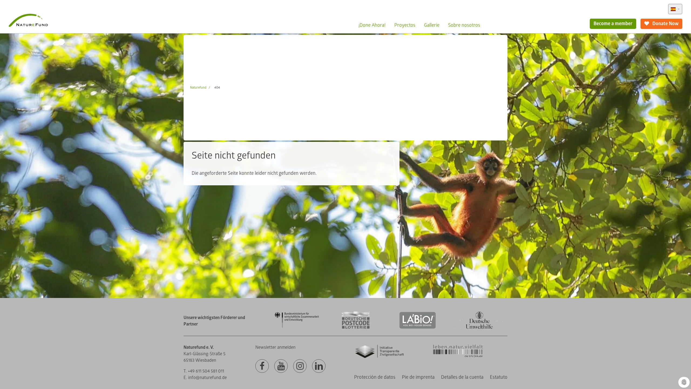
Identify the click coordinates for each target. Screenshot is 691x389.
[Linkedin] (319, 366)
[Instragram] (300, 366)
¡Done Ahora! (372, 25)
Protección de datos (374, 377)
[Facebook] (262, 366)
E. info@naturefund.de (205, 377)
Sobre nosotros (464, 25)
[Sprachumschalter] (675, 9)
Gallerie (431, 25)
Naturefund (198, 88)
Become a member (613, 23)
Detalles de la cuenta (462, 377)
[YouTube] (281, 366)
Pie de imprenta (418, 377)
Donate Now (665, 23)
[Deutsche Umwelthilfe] (479, 328)
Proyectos (404, 25)
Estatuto (498, 377)
